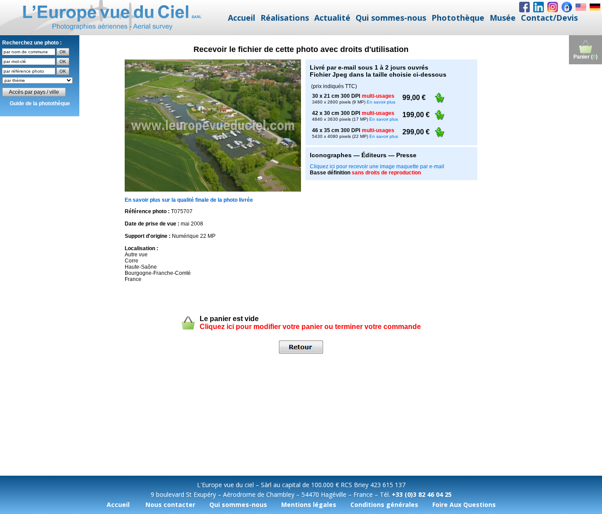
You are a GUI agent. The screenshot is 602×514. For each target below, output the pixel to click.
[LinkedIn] (538, 7)
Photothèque (457, 17)
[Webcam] (566, 7)
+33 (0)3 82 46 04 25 (422, 494)
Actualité (332, 17)
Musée (503, 17)
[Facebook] (524, 7)
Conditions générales (384, 504)
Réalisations (284, 17)
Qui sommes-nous (391, 17)
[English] (581, 7)
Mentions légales (308, 504)
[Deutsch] (595, 7)
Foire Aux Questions (464, 504)
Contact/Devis (549, 17)
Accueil (241, 17)
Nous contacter (170, 504)
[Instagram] (552, 7)
